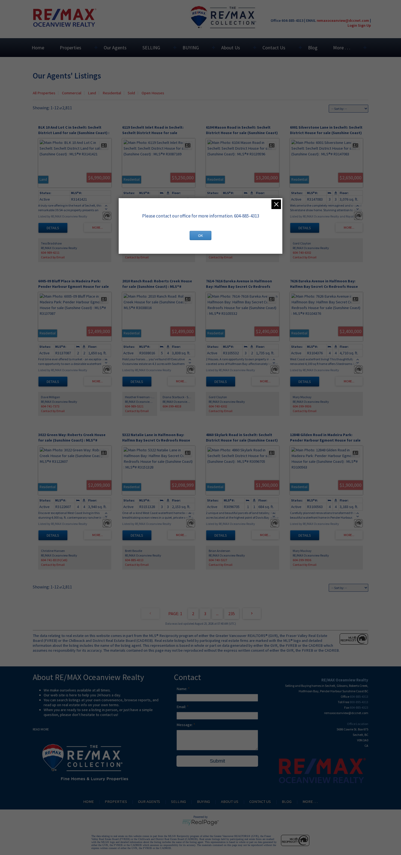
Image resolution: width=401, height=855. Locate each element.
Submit (217, 761)
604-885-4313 (134, 560)
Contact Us (273, 47)
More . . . (341, 47)
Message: (184, 724)
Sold (131, 92)
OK (200, 235)
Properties (70, 47)
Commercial (71, 92)
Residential (112, 92)
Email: (181, 706)
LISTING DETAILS (52, 228)
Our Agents (115, 47)
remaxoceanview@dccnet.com (343, 20)
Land (92, 92)
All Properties (44, 92)
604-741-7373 (50, 406)
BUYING (190, 47)
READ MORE (41, 729)
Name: (182, 688)
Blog (313, 47)
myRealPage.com (200, 822)
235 (231, 613)
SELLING (151, 47)
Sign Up (364, 25)
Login (352, 25)
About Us (230, 47)
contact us (108, 714)
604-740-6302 (302, 252)
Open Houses (153, 92)
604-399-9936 (302, 406)
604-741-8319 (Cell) (54, 560)
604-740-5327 (218, 560)
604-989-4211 (50, 252)
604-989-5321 (134, 406)
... (217, 613)
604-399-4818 (172, 406)
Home (38, 47)
